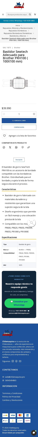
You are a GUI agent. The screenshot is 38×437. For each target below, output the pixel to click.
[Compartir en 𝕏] (10, 147)
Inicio (18, 25)
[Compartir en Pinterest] (22, 147)
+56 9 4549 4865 (21, 311)
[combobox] (19, 14)
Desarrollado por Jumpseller (13, 433)
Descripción (19, 160)
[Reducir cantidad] (4, 114)
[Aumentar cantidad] (34, 114)
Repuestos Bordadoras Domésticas (18, 33)
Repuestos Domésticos (18, 30)
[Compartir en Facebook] (4, 147)
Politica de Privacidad (11, 396)
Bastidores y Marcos (18, 36)
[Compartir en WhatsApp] (16, 147)
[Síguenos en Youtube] (20, 361)
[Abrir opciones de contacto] (34, 433)
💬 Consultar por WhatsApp (19, 303)
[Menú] (3, 14)
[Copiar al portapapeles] (29, 147)
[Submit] (30, 14)
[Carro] (35, 14)
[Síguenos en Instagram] (12, 361)
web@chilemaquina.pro (15, 377)
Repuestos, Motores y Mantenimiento (18, 28)
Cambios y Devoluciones (12, 400)
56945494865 (10, 380)
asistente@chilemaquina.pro (19, 313)
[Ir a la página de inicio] (19, 6)
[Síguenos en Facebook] (16, 361)
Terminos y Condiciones (12, 393)
